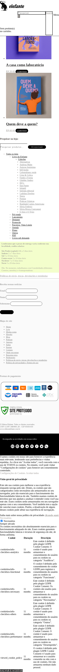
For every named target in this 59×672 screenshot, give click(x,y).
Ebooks (9, 334)
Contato (9, 350)
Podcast (9, 339)
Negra (22, 196)
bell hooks (24, 170)
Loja (8, 329)
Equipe (9, 347)
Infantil (23, 188)
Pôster (14, 230)
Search (49, 13)
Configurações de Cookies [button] (12, 473)
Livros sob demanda (20, 238)
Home (8, 327)
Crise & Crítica (26, 175)
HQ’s (22, 183)
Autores (9, 342)
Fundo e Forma (26, 177)
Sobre (8, 345)
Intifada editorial (27, 191)
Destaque (16, 219)
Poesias (23, 198)
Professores (10, 357)
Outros (15, 233)
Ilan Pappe (24, 185)
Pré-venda (16, 214)
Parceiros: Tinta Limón (22, 225)
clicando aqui (51, 515)
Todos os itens (12, 154)
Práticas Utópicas (27, 201)
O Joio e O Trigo (27, 212)
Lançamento (17, 217)
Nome (2, 297)
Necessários (9, 521)
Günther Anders (26, 180)
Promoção (16, 222)
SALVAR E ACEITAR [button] (11, 670)
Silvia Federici (26, 206)
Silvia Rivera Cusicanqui (30, 209)
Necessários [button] (5, 518)
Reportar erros (12, 355)
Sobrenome (5, 304)
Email (2, 291)
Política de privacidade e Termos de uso (22, 363)
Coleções (22, 159)
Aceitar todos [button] (32, 473)
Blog (8, 337)
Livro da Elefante (19, 156)
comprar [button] (22, 71)
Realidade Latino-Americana (32, 204)
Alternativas (25, 162)
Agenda (15, 227)
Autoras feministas (28, 167)
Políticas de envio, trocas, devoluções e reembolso (24, 276)
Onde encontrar (12, 352)
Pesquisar (37, 147)
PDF (14, 235)
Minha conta (11, 332)
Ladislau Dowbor (27, 193)
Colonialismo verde (28, 172)
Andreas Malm (26, 164)
